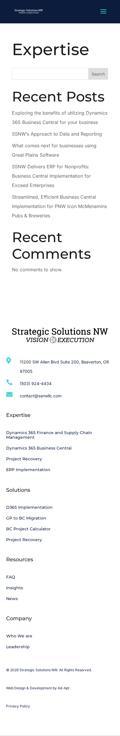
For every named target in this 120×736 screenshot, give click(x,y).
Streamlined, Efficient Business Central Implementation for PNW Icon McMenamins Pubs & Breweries (59, 206)
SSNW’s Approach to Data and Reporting (57, 134)
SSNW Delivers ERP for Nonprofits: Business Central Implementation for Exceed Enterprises (51, 176)
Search (98, 73)
